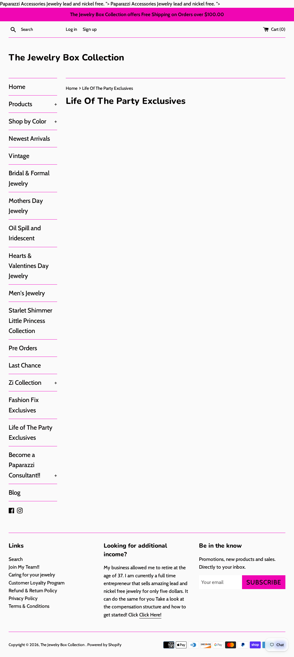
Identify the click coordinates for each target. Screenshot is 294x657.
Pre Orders (23, 348)
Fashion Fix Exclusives (24, 405)
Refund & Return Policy (33, 590)
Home (17, 87)
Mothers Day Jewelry (26, 206)
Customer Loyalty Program (37, 583)
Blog (14, 492)
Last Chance (25, 365)
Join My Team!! (24, 567)
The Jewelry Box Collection (66, 58)
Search (16, 559)
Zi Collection (33, 382)
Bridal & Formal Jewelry (29, 178)
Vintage (19, 156)
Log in (71, 29)
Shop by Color (33, 121)
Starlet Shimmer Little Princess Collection (30, 320)
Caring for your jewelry (32, 575)
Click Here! (150, 615)
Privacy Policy (23, 598)
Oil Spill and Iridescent (25, 233)
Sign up (90, 29)
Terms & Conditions (29, 606)
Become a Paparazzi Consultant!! (33, 465)
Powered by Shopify (104, 644)
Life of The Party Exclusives (30, 432)
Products (33, 104)
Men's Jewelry (27, 293)
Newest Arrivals (29, 138)
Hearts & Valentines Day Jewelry (29, 266)
